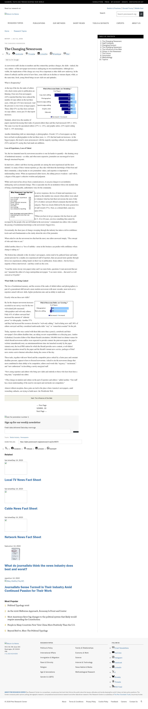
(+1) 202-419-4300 (11, 654)
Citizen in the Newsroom (111, 51)
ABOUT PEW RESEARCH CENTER (15, 692)
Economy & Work (82, 653)
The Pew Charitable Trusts (122, 694)
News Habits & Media (83, 667)
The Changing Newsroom (15, 43)
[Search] (141, 14)
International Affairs (48, 653)
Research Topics (16, 23)
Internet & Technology (83, 662)
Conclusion (106, 55)
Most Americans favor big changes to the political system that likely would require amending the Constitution (42, 618)
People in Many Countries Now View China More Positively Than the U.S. (41, 625)
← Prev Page (41, 405)
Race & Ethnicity (46, 662)
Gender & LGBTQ (47, 677)
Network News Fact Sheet (23, 537)
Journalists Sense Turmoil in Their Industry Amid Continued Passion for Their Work (38, 589)
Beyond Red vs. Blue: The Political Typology (28, 630)
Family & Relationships (84, 648)
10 (45, 408)
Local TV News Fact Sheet (23, 480)
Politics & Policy (46, 648)
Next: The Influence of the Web (41, 398)
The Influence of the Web (112, 49)
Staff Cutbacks (108, 43)
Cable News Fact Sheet (21, 508)
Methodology (107, 57)
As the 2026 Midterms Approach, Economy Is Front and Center (37, 611)
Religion (43, 667)
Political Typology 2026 (18, 605)
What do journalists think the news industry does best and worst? (39, 567)
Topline (105, 59)
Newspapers (24, 437)
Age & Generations (47, 672)
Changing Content (109, 45)
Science (78, 657)
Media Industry (14, 437)
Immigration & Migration (49, 657)
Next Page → (42, 411)
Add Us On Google (12, 60)
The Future (106, 53)
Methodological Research (85, 672)
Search (102, 13)
